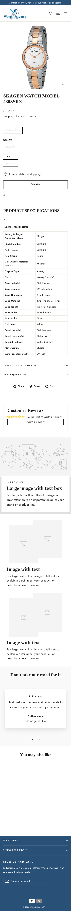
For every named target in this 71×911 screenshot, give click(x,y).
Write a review (35, 422)
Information (15, 850)
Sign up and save (18, 861)
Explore (11, 840)
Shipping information (20, 365)
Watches (11, 163)
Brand (8, 140)
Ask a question (15, 375)
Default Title (13, 130)
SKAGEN (11, 147)
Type (7, 156)
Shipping (8, 116)
